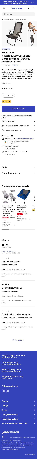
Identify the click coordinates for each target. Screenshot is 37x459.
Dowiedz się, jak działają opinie (11, 253)
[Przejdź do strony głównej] (16, 8)
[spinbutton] (8, 95)
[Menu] (4, 8)
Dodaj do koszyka (18, 109)
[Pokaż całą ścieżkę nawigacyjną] (2, 19)
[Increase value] (12, 95)
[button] (15, 225)
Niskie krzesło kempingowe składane (21, 207)
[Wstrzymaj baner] (30, 2)
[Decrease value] (4, 95)
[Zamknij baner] (33, 2)
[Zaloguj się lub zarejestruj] (29, 8)
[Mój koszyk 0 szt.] (33, 8)
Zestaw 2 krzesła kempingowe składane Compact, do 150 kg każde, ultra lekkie (9, 209)
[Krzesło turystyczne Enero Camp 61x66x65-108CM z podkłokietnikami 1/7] (14, 33)
